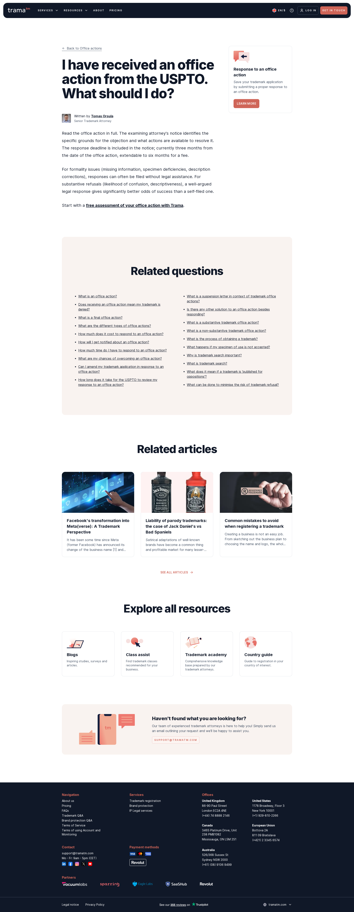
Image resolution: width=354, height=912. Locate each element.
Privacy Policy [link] (94, 904)
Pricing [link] (66, 805)
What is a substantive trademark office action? (223, 322)
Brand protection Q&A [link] (77, 820)
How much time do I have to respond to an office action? (122, 350)
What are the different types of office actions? (114, 326)
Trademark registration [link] (145, 800)
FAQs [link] (65, 810)
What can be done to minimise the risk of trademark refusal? (233, 385)
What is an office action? (97, 296)
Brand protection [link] (141, 805)
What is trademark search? (207, 363)
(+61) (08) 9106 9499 (217, 864)
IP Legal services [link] (140, 810)
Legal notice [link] (70, 904)
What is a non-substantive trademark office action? (226, 331)
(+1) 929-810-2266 (265, 815)
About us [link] (68, 800)
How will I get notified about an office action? (113, 342)
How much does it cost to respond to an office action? (120, 334)
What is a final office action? (100, 317)
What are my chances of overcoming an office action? (120, 358)
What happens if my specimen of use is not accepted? (228, 347)
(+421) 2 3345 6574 (266, 840)
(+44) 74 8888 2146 (216, 815)
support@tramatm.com (77, 853)
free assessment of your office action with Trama (134, 205)
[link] (260, 79)
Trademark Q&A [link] (72, 815)
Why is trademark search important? (214, 355)
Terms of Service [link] (73, 825)
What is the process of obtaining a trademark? (222, 339)
